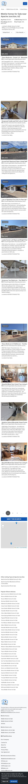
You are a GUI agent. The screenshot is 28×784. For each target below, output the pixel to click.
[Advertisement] (14, 495)
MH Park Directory (6, 736)
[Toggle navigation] (25, 3)
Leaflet (17, 547)
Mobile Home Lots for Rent (8, 732)
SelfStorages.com (5, 765)
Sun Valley (9, 135)
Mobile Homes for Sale (7, 718)
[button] (11, 543)
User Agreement (5, 752)
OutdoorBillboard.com (6, 770)
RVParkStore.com (5, 763)
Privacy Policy (4, 749)
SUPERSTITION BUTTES (13, 71)
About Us (3, 745)
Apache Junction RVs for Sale (8, 586)
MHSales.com (4, 768)
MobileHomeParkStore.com (8, 712)
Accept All (14, 781)
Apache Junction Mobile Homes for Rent (11, 579)
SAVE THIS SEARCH (14, 519)
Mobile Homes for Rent (7, 721)
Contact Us (4, 742)
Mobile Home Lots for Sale (8, 730)
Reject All (5, 781)
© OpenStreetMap (23, 547)
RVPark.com (4, 761)
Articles (3, 723)
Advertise (3, 747)
